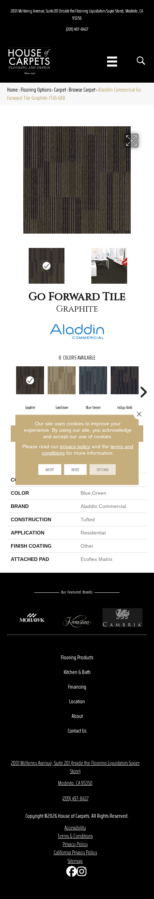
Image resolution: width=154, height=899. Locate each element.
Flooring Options (36, 89)
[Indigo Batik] (124, 380)
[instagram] (80, 873)
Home (12, 89)
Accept (49, 469)
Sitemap (75, 861)
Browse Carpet (82, 89)
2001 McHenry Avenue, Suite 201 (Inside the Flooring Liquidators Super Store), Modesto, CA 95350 (77, 14)
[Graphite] (30, 380)
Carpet (60, 89)
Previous (10, 262)
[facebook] (69, 873)
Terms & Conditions (75, 836)
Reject (75, 469)
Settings (103, 469)
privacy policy (75, 446)
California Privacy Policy (75, 852)
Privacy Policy (75, 844)
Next (143, 262)
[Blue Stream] (93, 380)
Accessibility (75, 828)
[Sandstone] (61, 380)
